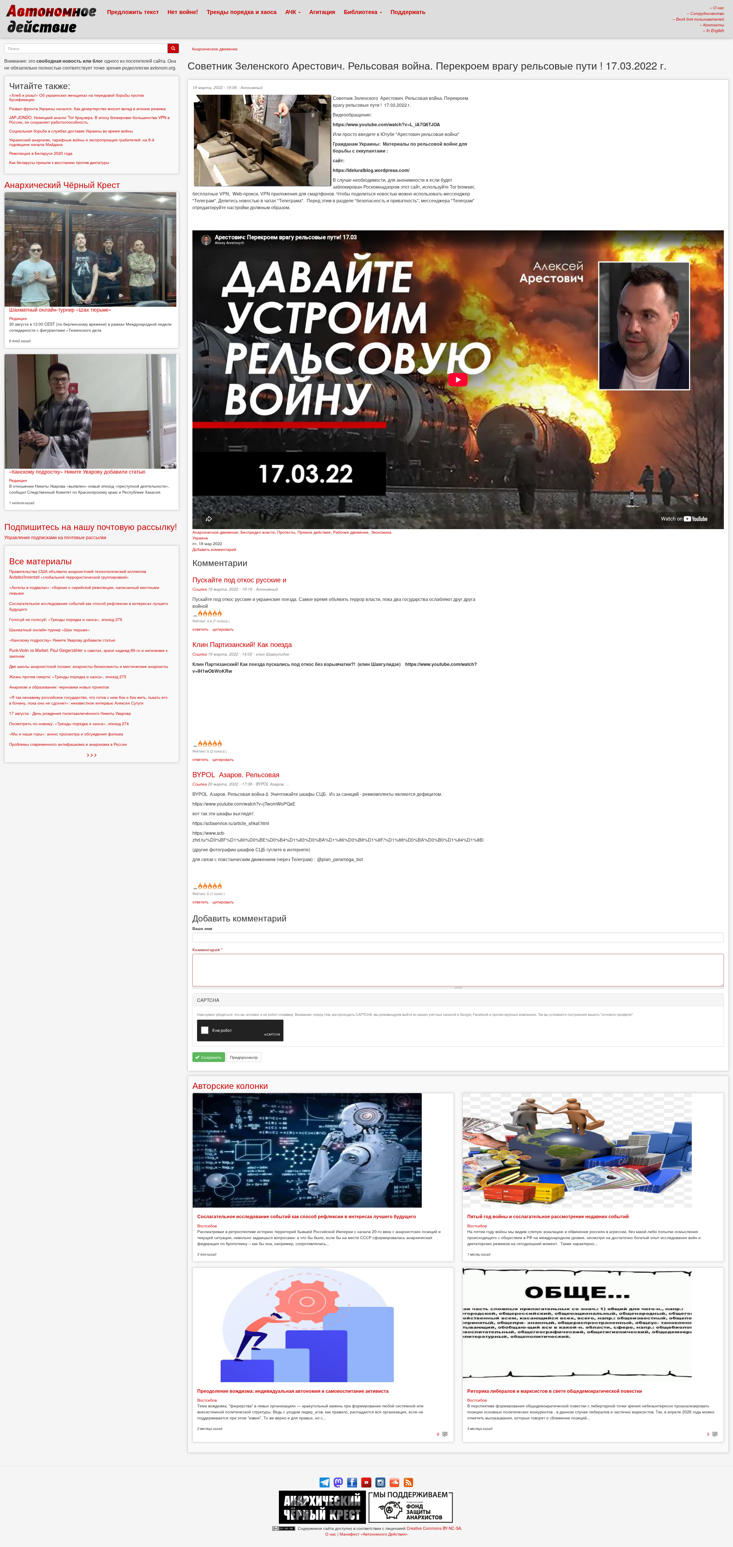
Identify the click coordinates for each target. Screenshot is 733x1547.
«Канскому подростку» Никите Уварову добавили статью (77, 471)
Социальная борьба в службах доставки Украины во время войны (71, 131)
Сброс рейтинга (194, 613)
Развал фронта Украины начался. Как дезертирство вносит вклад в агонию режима (87, 108)
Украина (200, 538)
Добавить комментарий (214, 549)
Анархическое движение (215, 49)
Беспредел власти (258, 532)
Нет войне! (183, 11)
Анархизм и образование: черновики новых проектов (59, 687)
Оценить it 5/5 (219, 613)
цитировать (223, 629)
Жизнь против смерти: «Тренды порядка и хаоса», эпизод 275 (67, 676)
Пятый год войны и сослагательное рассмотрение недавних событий (548, 1216)
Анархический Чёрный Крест (62, 184)
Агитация (322, 11)
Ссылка (199, 589)
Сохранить (210, 1057)
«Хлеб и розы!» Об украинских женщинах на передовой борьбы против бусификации (76, 97)
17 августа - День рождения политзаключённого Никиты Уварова (70, 713)
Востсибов (207, 1225)
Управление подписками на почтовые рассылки (55, 537)
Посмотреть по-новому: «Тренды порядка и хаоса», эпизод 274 (69, 723)
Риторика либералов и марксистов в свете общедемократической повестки (554, 1391)
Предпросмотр (244, 1057)
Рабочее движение (351, 532)
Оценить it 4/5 (214, 613)
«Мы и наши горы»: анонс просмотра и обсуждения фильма (66, 734)
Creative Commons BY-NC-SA (434, 1528)
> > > (92, 754)
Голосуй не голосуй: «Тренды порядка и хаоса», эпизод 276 (65, 619)
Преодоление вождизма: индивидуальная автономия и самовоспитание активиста (293, 1391)
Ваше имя (202, 928)
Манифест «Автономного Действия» (374, 1534)
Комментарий (207, 949)
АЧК (291, 11)
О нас (330, 1534)
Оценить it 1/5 (199, 613)
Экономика (381, 532)
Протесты (286, 532)
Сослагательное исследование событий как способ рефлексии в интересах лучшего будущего (306, 1216)
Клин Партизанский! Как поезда (242, 644)
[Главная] (54, 20)
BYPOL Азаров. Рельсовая (235, 774)
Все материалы (40, 561)
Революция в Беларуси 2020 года (40, 153)
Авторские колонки (230, 1085)
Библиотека (361, 11)
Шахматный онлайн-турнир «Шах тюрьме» (60, 309)
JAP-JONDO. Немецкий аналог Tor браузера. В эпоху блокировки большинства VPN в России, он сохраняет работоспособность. (89, 119)
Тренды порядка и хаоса (242, 11)
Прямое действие (314, 532)
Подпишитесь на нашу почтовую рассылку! (90, 526)
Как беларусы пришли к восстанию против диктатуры (59, 162)
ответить (200, 629)
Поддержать (408, 11)
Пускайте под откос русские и (239, 579)
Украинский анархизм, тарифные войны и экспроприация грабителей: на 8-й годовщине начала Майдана (81, 142)
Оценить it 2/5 (204, 613)
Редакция (18, 318)
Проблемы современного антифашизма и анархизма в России (68, 744)
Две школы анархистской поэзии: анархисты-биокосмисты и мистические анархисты (88, 666)
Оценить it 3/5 (209, 613)
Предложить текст (133, 11)
